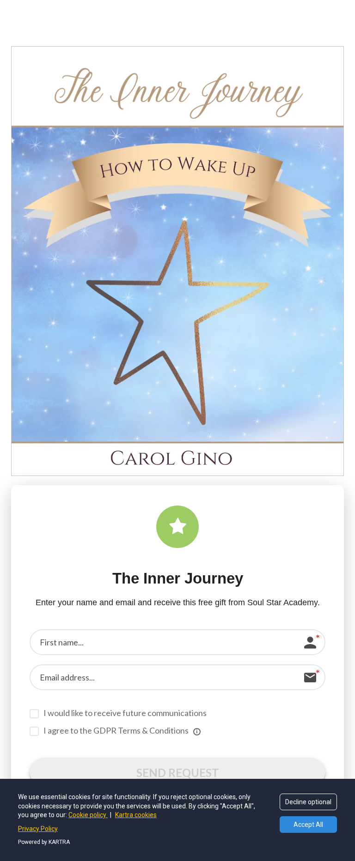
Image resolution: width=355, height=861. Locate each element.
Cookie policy (88, 815)
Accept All (308, 824)
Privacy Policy (38, 828)
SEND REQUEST (177, 772)
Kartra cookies (136, 815)
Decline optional (308, 802)
